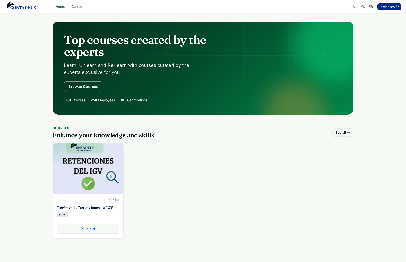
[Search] (355, 6)
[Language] (371, 6)
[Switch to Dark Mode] (363, 6)
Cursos (77, 6)
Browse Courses (83, 86)
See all (341, 132)
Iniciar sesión (389, 7)
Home (60, 6)
